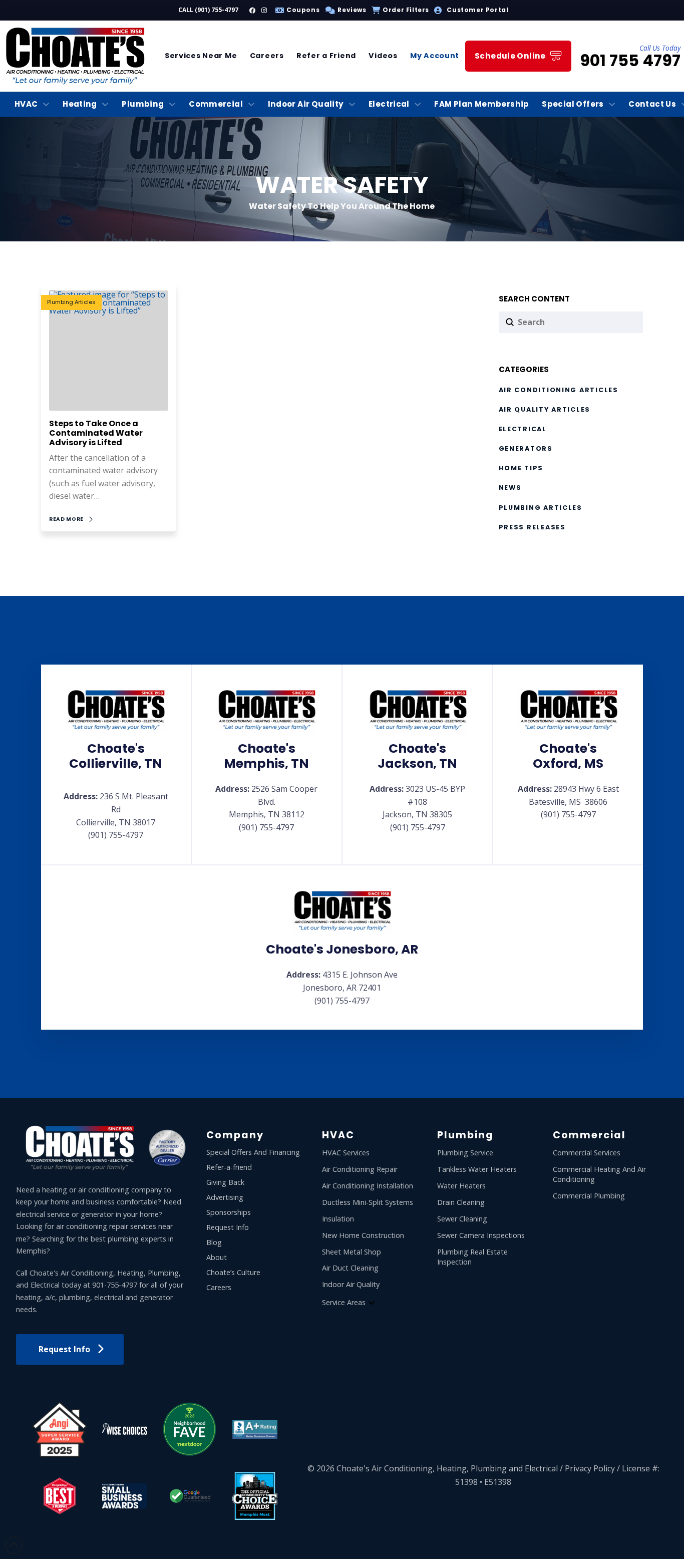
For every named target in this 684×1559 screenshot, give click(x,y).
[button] (344, 10)
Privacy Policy (590, 1468)
